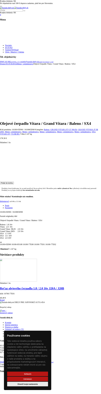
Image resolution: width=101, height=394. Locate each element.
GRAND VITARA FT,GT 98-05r (63, 130)
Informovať (4, 201)
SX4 (15, 64)
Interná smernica (11, 325)
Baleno (46, 130)
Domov (3, 64)
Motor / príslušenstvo (25, 64)
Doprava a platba (11, 327)
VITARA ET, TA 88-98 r (10, 134)
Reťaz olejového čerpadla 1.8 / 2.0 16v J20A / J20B (32, 288)
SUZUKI (9, 64)
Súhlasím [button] (27, 374)
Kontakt (8, 323)
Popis (7, 205)
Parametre (9, 208)
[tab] (53, 205)
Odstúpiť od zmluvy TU (14, 329)
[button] (2, 300)
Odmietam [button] (27, 379)
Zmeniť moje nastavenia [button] (27, 384)
